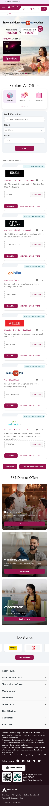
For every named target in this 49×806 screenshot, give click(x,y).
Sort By (7, 136)
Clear (24, 148)
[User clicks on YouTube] (28, 761)
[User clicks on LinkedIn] (34, 761)
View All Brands (24, 657)
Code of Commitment (31, 795)
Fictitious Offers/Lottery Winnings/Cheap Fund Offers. (23, 755)
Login (44, 9)
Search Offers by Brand (13, 114)
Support (36, 9)
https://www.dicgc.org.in (32, 780)
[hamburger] (3, 7)
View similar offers (30, 206)
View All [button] (10, 100)
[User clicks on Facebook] (17, 761)
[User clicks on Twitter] (23, 761)
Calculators (7, 717)
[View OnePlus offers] (26, 648)
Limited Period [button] (24, 100)
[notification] (24, 9)
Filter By (7, 125)
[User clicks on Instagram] (39, 761)
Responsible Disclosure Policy (12, 798)
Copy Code (37, 195)
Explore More (24, 619)
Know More (11, 206)
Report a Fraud (16, 768)
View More (10, 466)
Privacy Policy (17, 795)
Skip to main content (12, 2)
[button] (23, 73)
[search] (28, 9)
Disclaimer (6, 795)
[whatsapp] (31, 9)
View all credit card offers (32, 466)
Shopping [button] (39, 100)
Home (4, 14)
